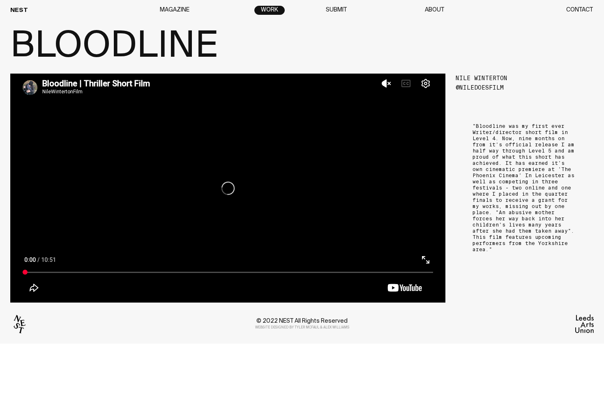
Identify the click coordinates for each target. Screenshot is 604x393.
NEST (19, 10)
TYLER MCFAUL (307, 327)
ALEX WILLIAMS (336, 327)
